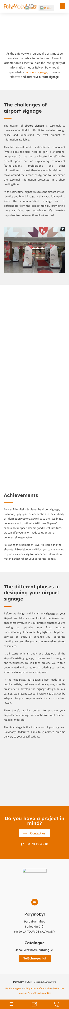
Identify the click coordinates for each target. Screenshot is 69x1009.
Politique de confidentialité (37, 988)
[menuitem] (31, 8)
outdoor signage (36, 72)
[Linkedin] (34, 902)
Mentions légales (13, 988)
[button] (62, 6)
